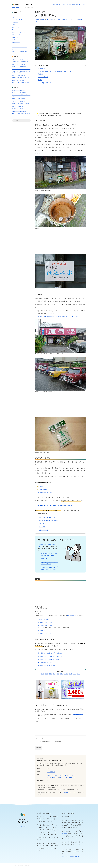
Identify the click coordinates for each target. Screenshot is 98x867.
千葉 (57, 4)
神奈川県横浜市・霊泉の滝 (18, 75)
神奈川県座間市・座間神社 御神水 (20, 82)
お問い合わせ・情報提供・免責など (20, 51)
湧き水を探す (15, 37)
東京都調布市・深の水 (17, 108)
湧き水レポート (16, 27)
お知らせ (14, 49)
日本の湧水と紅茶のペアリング (19, 47)
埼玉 (54, 4)
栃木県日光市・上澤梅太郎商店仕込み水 (50, 653)
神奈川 (73, 4)
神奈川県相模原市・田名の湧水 (19, 106)
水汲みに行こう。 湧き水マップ (24, 4)
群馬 (67, 4)
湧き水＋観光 (15, 39)
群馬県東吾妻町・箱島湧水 (18, 98)
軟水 (52, 19)
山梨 (80, 4)
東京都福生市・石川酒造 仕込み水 (20, 92)
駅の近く (74, 19)
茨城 (70, 4)
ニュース (15, 22)
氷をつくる (42, 527)
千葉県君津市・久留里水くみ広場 (20, 61)
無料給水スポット (46, 558)
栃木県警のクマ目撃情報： (46, 625)
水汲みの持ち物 (42, 489)
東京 (60, 4)
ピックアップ (16, 17)
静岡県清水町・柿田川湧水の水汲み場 (21, 69)
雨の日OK (80, 19)
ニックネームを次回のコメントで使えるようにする (49, 741)
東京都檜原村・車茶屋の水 (18, 64)
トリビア (14, 44)
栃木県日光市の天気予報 (45, 622)
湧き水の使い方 (16, 42)
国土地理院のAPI (71, 615)
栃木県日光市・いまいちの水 (46, 665)
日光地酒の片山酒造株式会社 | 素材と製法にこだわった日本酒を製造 (58, 316)
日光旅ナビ (41, 630)
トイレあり (57, 19)
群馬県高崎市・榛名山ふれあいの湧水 (21, 77)
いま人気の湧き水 (17, 19)
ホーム (13, 7)
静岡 (77, 4)
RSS (27, 826)
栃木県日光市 (51, 772)
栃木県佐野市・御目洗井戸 (18, 90)
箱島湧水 (64, 833)
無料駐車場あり (66, 19)
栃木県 (17, 7)
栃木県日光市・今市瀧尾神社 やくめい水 (50, 656)
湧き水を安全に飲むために (46, 492)
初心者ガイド (42, 486)
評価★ (42, 19)
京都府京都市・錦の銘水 (18, 80)
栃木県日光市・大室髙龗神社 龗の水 (48, 659)
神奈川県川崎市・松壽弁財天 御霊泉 (21, 113)
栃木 (64, 4)
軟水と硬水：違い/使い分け (47, 517)
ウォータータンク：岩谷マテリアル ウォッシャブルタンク (55, 505)
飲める (37, 19)
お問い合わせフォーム (78, 714)
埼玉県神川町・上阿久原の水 (19, 66)
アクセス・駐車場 (43, 77)
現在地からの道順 (43, 619)
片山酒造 (40, 74)
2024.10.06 (41, 68)
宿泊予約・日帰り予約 (44, 633)
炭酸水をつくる (43, 530)
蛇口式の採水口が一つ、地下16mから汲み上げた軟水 (55, 71)
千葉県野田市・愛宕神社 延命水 (20, 59)
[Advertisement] (60, 99)
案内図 (40, 80)
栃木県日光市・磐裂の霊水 (46, 662)
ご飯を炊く (42, 523)
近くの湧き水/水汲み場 (44, 83)
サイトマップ (21, 826)
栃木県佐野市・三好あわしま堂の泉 (20, 103)
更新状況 (15, 24)
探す (84, 4)
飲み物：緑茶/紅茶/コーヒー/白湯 (48, 520)
